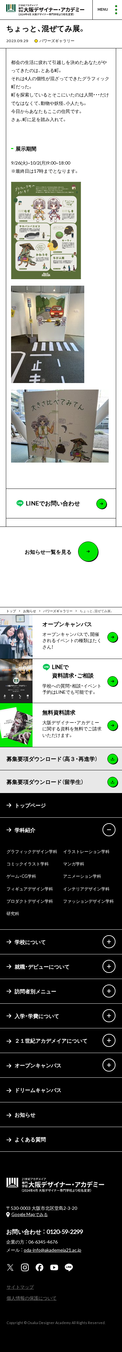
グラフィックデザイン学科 (32, 851)
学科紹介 (25, 830)
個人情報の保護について (32, 1298)
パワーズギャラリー (57, 40)
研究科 (13, 913)
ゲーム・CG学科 (21, 876)
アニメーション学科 (82, 876)
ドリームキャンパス (38, 1090)
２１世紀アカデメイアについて (51, 1040)
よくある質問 (30, 1139)
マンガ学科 (73, 864)
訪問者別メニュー (35, 991)
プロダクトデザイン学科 (30, 901)
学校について (30, 942)
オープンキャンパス (38, 1065)
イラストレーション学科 (86, 851)
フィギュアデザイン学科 (30, 889)
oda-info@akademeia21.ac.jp (52, 1250)
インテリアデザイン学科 (86, 889)
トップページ (30, 805)
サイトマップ (20, 1287)
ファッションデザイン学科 (88, 901)
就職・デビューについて (42, 966)
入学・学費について (37, 1016)
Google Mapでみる (29, 1214)
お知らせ (25, 1114)
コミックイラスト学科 (28, 864)
